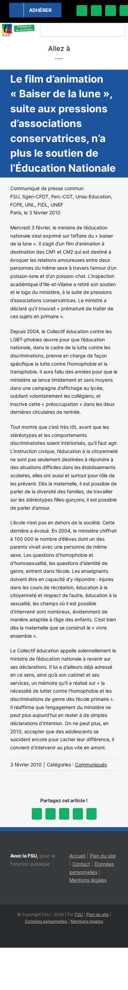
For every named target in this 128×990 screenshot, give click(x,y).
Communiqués (91, 764)
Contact (81, 864)
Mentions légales (87, 880)
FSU (79, 914)
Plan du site (103, 856)
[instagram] (110, 10)
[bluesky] (96, 10)
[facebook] (81, 10)
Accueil (77, 856)
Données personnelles (46, 921)
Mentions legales (87, 921)
